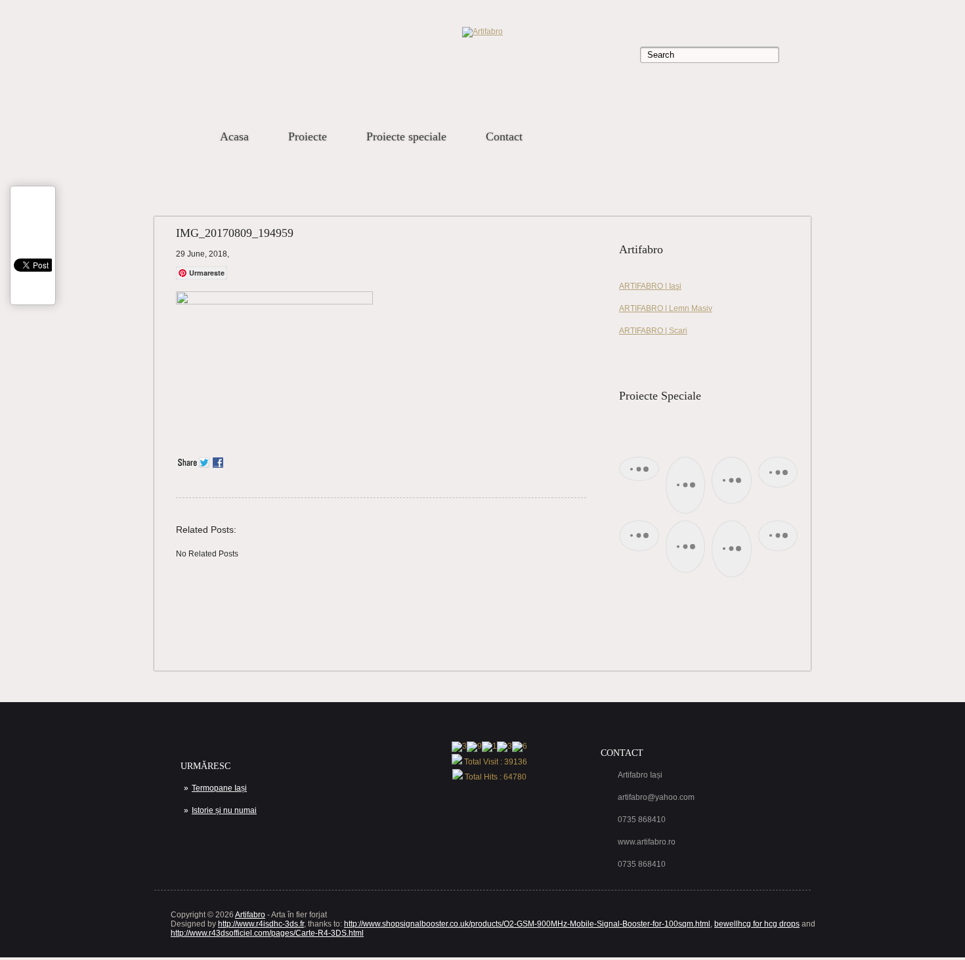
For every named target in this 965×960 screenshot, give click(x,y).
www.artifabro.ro (647, 841)
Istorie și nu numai (224, 810)
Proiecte (307, 136)
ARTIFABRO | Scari (653, 330)
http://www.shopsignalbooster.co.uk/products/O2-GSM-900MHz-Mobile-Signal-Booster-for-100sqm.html (527, 924)
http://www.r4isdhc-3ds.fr (261, 924)
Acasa (234, 136)
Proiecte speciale (406, 136)
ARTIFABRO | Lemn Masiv (665, 308)
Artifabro (250, 914)
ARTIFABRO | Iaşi (650, 286)
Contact (504, 136)
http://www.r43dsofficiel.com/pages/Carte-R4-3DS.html (267, 933)
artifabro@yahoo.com (656, 797)
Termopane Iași (219, 788)
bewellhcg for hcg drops (757, 924)
